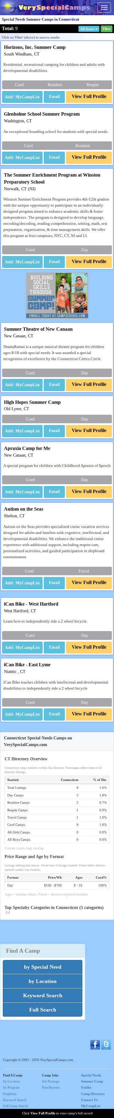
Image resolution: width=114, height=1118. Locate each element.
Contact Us (89, 1100)
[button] (54, 97)
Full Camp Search (15, 1106)
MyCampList (90, 1106)
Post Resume (51, 1087)
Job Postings (50, 1081)
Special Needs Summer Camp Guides (92, 1081)
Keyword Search (14, 1100)
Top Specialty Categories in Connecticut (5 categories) (54, 909)
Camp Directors (93, 1094)
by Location (11, 1081)
